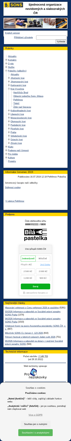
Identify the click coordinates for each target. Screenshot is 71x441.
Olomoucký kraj (18, 121)
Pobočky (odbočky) (17, 71)
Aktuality (12, 56)
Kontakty (12, 60)
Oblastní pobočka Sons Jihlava (28, 96)
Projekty (12, 161)
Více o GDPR (35, 415)
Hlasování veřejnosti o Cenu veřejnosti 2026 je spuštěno (32, 307)
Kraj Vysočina (17, 89)
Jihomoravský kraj (19, 81)
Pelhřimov (18, 100)
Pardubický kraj (18, 125)
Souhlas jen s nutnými (35, 424)
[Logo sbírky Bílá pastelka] (36, 235)
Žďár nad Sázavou (22, 107)
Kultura (11, 157)
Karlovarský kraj (18, 85)
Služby (11, 67)
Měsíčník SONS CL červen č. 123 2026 (24, 333)
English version (12, 33)
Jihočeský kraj (17, 78)
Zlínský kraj (16, 143)
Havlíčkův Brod (20, 92)
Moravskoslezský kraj (21, 118)
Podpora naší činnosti (18, 150)
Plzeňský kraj (17, 128)
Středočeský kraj (19, 136)
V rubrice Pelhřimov (14, 201)
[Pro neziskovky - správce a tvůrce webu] (35, 373)
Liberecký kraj (17, 114)
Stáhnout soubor (13, 187)
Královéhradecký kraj (21, 110)
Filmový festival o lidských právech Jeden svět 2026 (30, 337)
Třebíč (16, 103)
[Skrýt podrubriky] (6, 71)
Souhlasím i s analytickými (35, 432)
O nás (11, 63)
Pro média (13, 154)
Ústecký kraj (17, 139)
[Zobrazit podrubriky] (6, 60)
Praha (13, 132)
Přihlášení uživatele (23, 37)
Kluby (10, 147)
